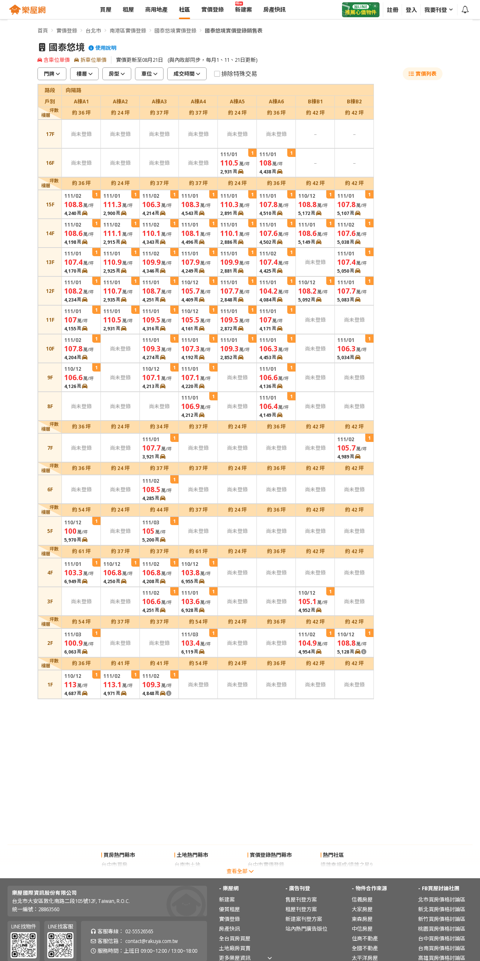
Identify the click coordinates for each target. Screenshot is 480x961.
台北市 (93, 30)
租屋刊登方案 (301, 909)
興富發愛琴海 (336, 874)
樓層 (81, 73)
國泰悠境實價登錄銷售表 (233, 30)
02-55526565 (139, 931)
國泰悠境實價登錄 (175, 30)
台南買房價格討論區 (441, 948)
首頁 (43, 30)
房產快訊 (229, 928)
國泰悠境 (67, 47)
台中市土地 (187, 874)
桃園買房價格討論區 (441, 928)
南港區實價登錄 (128, 30)
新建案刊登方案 (303, 918)
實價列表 (426, 73)
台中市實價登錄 (266, 864)
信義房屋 (362, 899)
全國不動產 (365, 948)
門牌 (49, 73)
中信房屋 (362, 928)
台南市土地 (187, 864)
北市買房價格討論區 (441, 899)
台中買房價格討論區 (441, 938)
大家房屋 (362, 909)
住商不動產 (365, 938)
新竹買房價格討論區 (441, 918)
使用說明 (105, 48)
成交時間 (184, 73)
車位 (146, 73)
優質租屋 (229, 909)
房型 (114, 73)
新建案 (227, 899)
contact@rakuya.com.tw (151, 941)
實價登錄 (66, 30)
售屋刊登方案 (301, 899)
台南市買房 (114, 874)
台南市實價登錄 (266, 874)
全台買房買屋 (234, 938)
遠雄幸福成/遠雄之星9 (346, 864)
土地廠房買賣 (234, 948)
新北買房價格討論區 (441, 909)
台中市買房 (114, 864)
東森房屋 (362, 918)
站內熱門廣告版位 (306, 928)
